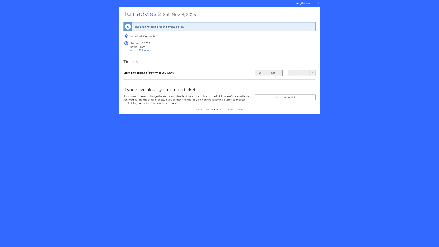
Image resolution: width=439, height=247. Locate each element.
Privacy (219, 109)
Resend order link (285, 97)
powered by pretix (234, 109)
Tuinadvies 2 (159, 13)
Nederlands (313, 3)
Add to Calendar (140, 50)
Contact (199, 109)
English (301, 3)
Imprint (209, 109)
